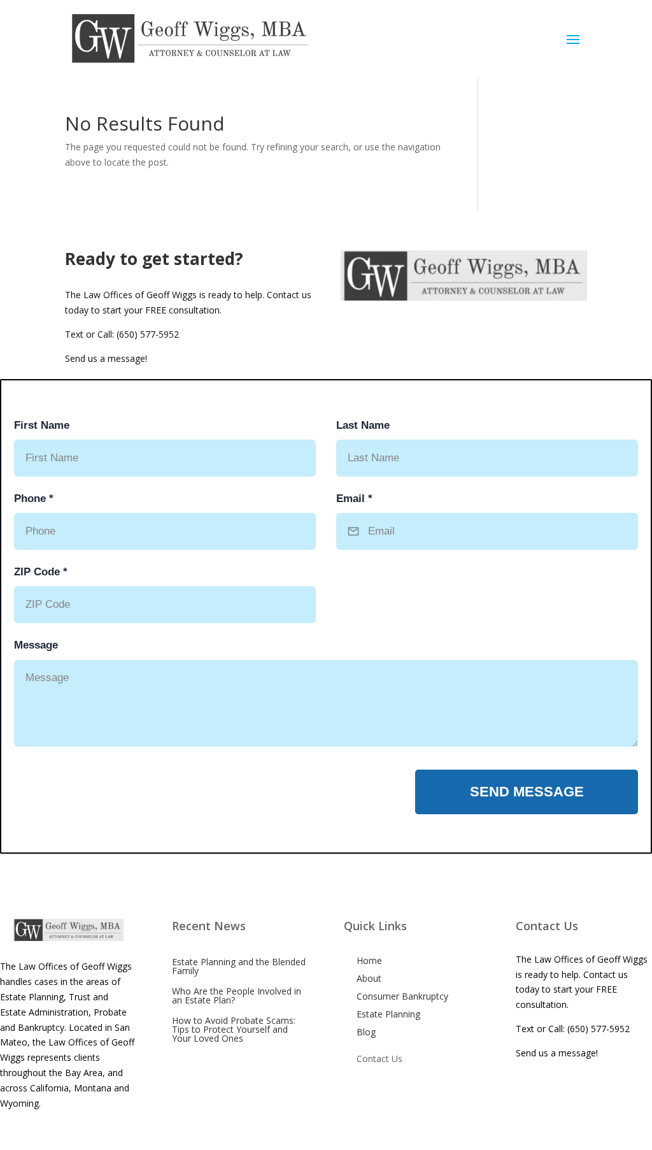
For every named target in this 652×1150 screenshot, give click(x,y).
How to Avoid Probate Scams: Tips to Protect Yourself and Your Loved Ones (233, 1029)
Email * (354, 498)
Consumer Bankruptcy (402, 996)
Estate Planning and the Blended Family (239, 966)
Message (36, 645)
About (369, 978)
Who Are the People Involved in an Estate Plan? (236, 995)
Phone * (33, 498)
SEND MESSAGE (527, 792)
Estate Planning (388, 1014)
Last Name (363, 425)
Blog (366, 1032)
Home (369, 960)
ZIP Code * (40, 572)
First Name (41, 425)
